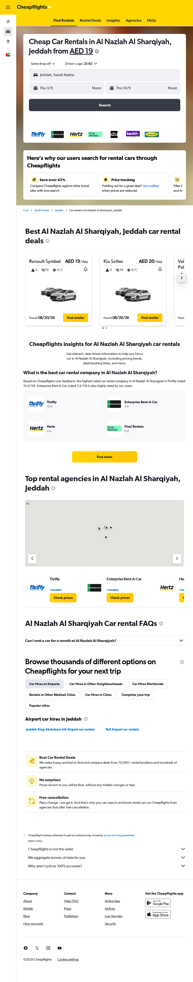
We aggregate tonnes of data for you (56, 857)
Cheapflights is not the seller (50, 849)
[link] (104, 457)
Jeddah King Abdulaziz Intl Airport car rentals (60, 729)
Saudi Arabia (41, 210)
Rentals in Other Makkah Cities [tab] (52, 695)
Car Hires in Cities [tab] (98, 695)
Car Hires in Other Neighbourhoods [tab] (95, 684)
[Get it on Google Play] (158, 903)
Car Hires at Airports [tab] (44, 684)
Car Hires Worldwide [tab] (148, 684)
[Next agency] (177, 559)
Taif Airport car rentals (122, 729)
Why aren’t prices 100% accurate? (55, 866)
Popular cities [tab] (39, 705)
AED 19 (81, 50)
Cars (26, 210)
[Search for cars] (8, 31)
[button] (8, 7)
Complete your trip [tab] (135, 695)
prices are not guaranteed (119, 835)
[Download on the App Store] (158, 914)
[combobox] (43, 63)
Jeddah (59, 210)
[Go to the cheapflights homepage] (34, 7)
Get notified (151, 186)
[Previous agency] (32, 559)
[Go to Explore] (8, 41)
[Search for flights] (8, 21)
